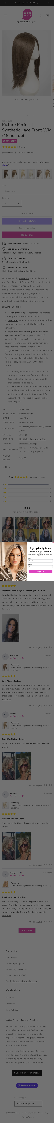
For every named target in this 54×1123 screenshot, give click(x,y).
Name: (30, 558)
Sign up (40, 571)
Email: (30, 564)
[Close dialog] (53, 542)
